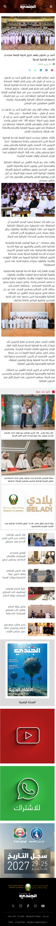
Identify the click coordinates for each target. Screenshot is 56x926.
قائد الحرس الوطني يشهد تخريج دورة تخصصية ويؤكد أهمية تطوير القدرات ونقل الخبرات (13, 574)
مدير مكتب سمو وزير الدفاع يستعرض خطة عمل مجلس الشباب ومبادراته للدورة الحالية (14, 628)
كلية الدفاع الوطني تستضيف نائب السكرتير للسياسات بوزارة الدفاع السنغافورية (13, 592)
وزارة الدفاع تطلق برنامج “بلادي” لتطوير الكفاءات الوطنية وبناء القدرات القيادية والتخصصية (29, 524)
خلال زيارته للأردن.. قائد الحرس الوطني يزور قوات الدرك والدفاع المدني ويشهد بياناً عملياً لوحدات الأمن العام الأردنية (28, 434)
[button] (52, 70)
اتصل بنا (21, 916)
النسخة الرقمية (27, 702)
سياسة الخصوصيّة (33, 916)
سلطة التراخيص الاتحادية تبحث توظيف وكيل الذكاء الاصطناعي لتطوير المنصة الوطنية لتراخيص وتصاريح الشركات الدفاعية (28, 479)
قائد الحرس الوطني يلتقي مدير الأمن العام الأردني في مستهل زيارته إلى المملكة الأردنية (13, 538)
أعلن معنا (12, 916)
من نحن (46, 916)
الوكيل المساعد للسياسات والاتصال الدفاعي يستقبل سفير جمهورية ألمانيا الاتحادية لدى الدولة (13, 556)
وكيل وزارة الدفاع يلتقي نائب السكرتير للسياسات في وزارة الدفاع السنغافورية (15, 610)
